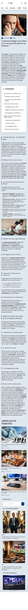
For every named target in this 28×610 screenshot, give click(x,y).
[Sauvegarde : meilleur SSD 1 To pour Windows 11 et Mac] (14, 482)
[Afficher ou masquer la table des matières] (19, 89)
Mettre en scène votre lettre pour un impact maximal (12, 116)
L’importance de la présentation (12, 120)
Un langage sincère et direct (11, 107)
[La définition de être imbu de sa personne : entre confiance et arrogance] (14, 522)
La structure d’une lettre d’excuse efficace (13, 100)
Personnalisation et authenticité (12, 113)
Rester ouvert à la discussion (12, 129)
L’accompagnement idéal (11, 126)
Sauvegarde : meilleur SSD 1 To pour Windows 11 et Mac (13, 492)
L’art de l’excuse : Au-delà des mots (12, 93)
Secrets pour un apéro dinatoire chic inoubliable (11, 468)
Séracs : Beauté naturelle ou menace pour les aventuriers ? (13, 445)
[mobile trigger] (2, 3)
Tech (2, 495)
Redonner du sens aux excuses (12, 96)
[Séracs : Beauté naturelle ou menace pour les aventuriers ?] (14, 435)
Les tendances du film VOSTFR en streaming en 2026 (12, 585)
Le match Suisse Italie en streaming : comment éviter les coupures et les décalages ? (12, 568)
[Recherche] (22, 3)
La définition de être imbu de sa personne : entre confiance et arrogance (13, 537)
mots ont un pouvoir (10, 242)
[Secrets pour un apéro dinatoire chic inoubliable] (14, 458)
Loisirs (2, 448)
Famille (14, 38)
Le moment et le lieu (10, 123)
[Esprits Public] (10, 3)
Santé (3, 534)
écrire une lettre (21, 70)
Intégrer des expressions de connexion (14, 110)
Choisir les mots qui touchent (11, 104)
